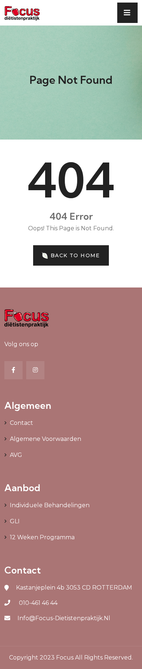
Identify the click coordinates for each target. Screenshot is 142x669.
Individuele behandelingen (50, 505)
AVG (16, 454)
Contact (21, 422)
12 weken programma (42, 537)
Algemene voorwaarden (45, 438)
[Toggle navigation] (127, 13)
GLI (15, 521)
